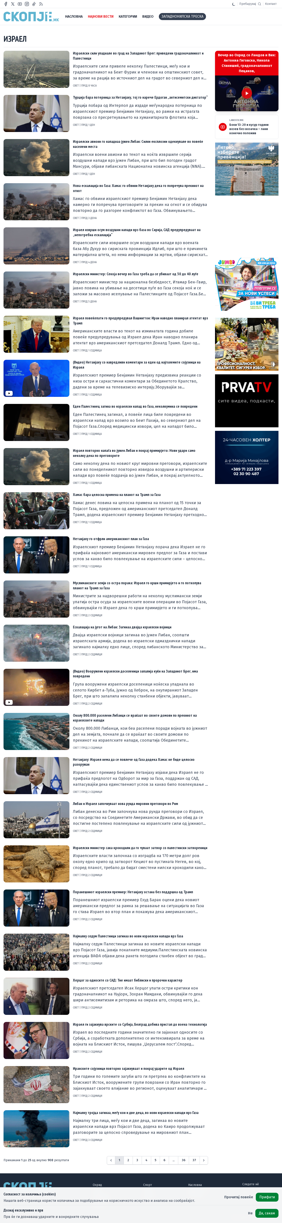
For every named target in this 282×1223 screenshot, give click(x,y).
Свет (76, 85)
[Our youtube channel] (20, 4)
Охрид (97, 1185)
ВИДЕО (148, 16)
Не (250, 1213)
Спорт (147, 1185)
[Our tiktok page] (34, 4)
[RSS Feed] (41, 4)
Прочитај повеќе (238, 1197)
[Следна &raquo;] (204, 1160)
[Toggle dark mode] (233, 4)
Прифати (267, 1197)
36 (183, 1160)
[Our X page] (13, 4)
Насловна (195, 1185)
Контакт (271, 4)
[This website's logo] (31, 16)
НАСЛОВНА (74, 16)
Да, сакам (267, 1213)
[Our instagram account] (27, 4)
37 (194, 1160)
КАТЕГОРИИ (128, 16)
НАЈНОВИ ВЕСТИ (100, 16)
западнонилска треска (182, 16)
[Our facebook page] (6, 4)
